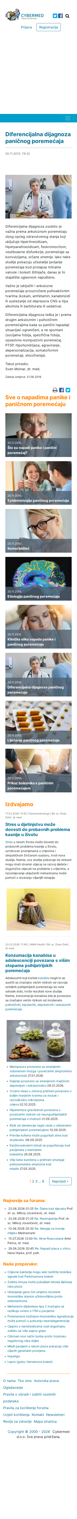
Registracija (48, 27)
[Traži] (67, 16)
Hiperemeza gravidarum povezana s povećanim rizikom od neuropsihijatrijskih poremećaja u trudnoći (38, 1114)
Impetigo (13, 1356)
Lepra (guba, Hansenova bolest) (30, 1361)
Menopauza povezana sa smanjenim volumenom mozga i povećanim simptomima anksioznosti (41, 1071)
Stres (9, 842)
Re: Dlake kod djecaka (50, 1208)
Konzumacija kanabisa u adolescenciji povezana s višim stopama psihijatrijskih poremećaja (37, 963)
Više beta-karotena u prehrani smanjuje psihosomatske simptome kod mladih (37, 1164)
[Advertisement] (38, 73)
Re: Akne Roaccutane (49, 1238)
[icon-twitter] (55, 15)
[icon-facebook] (60, 15)
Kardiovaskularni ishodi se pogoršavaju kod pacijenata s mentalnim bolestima (40, 1149)
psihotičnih (12, 1004)
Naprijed (59, 1181)
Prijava (26, 27)
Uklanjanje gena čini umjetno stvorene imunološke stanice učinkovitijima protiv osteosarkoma (35, 1296)
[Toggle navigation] (68, 118)
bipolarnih (29, 1004)
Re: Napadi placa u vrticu (52, 1248)
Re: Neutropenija (46, 1218)
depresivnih (45, 1004)
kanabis (43, 978)
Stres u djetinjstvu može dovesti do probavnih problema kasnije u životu (37, 829)
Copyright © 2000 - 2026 (29, 1431)
